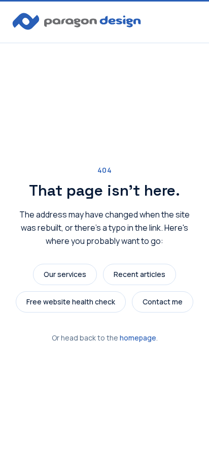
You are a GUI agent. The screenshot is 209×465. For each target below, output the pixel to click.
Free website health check (70, 301)
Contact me (163, 301)
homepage (138, 338)
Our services (65, 274)
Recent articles (139, 274)
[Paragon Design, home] (76, 21)
